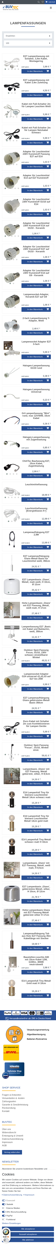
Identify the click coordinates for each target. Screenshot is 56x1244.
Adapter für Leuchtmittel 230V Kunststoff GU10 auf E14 (36, 201)
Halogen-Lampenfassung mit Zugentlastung (36, 438)
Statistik (9, 1204)
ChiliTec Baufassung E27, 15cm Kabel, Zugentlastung (36, 463)
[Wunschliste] (43, 2)
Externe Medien (13, 1208)
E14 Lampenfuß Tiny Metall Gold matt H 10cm (36, 982)
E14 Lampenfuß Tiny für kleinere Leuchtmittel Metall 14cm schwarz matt (36, 795)
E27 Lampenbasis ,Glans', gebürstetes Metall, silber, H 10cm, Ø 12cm (36, 889)
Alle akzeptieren (28, 1229)
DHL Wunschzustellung (16, 1212)
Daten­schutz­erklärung (13, 1195)
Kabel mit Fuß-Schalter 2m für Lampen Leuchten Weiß (36, 105)
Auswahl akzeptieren (28, 1234)
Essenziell (10, 1200)
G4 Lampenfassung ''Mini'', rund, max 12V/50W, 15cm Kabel (36, 415)
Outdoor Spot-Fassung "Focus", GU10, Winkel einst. (36, 747)
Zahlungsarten (9, 1101)
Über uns (6, 1129)
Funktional (10, 1219)
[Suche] (39, 2)
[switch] (6, 1240)
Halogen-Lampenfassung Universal (36, 390)
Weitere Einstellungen (11, 1223)
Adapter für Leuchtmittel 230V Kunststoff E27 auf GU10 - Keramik (36, 249)
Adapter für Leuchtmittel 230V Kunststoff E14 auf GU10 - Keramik (36, 225)
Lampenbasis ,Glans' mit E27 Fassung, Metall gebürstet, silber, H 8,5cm (36, 771)
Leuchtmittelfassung (36, 484)
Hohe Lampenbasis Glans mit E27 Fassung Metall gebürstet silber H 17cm (36, 912)
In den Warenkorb (35, 71)
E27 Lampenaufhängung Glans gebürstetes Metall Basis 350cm (36, 700)
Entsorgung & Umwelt (12, 1136)
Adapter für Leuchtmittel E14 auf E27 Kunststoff (36, 176)
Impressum (7, 1142)
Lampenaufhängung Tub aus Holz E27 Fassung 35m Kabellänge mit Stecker (36, 936)
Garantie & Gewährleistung (15, 1105)
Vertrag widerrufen (12, 1152)
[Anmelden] (3, 2)
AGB (4, 1145)
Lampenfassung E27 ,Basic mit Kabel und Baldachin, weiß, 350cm (36, 629)
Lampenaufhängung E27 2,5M (36, 533)
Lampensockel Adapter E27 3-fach (36, 343)
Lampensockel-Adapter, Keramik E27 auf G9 (36, 295)
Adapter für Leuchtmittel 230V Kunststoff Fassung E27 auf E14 (36, 154)
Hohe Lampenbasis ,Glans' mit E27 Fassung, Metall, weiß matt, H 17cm (36, 605)
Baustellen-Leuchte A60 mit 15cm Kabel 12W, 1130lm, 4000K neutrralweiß (36, 960)
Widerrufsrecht (9, 1132)
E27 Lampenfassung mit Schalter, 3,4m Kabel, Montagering (36, 58)
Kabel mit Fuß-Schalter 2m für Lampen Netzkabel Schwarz (36, 130)
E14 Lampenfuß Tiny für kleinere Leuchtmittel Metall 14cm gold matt (36, 818)
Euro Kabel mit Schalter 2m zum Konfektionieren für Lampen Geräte (36, 723)
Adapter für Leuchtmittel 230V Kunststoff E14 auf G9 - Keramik (36, 273)
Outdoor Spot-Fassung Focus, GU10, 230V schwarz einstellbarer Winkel (36, 653)
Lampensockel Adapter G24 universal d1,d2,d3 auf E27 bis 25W (36, 676)
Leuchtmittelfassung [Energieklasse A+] (36, 509)
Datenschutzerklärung (12, 1139)
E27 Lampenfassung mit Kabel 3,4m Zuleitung (36, 81)
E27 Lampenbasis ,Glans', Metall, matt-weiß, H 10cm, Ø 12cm (36, 582)
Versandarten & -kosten (13, 1098)
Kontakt (5, 1111)
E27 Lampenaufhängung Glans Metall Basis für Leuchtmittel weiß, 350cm (36, 558)
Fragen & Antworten (11, 1095)
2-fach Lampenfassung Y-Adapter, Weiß (36, 319)
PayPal (9, 1216)
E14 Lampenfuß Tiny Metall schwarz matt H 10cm (36, 840)
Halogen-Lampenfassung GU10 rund (36, 366)
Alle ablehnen (28, 1240)
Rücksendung (8, 1108)
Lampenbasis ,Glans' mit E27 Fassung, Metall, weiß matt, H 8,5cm (36, 865)
